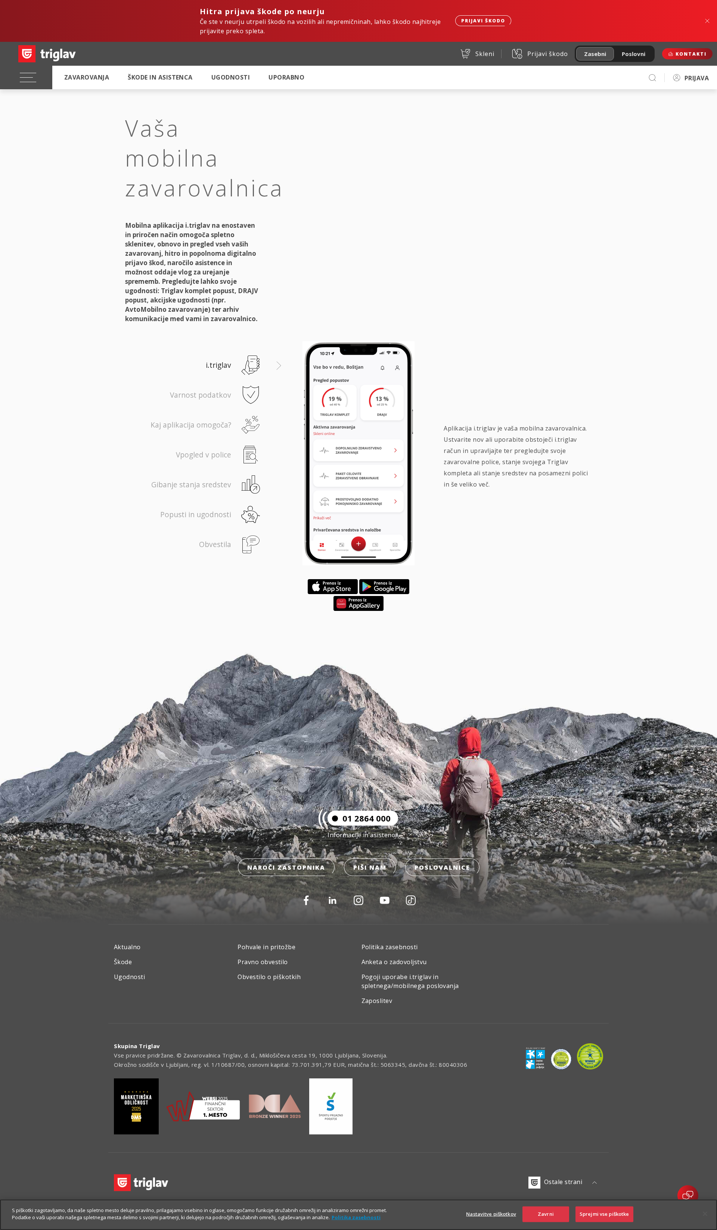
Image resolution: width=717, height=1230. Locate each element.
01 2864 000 (366, 818)
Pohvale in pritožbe (266, 947)
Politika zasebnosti (389, 947)
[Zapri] (705, 1213)
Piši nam (370, 867)
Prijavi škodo (483, 21)
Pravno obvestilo (263, 962)
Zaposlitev (376, 1001)
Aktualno (127, 947)
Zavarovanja (86, 77)
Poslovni (633, 54)
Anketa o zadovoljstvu (394, 962)
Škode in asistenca (160, 77)
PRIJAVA (697, 78)
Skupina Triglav (137, 1046)
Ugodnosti (230, 77)
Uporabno (286, 77)
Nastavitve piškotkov (491, 1214)
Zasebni (595, 54)
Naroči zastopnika (286, 867)
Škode (123, 962)
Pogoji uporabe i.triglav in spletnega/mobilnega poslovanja (410, 981)
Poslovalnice (442, 867)
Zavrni (546, 1214)
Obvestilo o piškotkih (269, 977)
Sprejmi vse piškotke (604, 1214)
